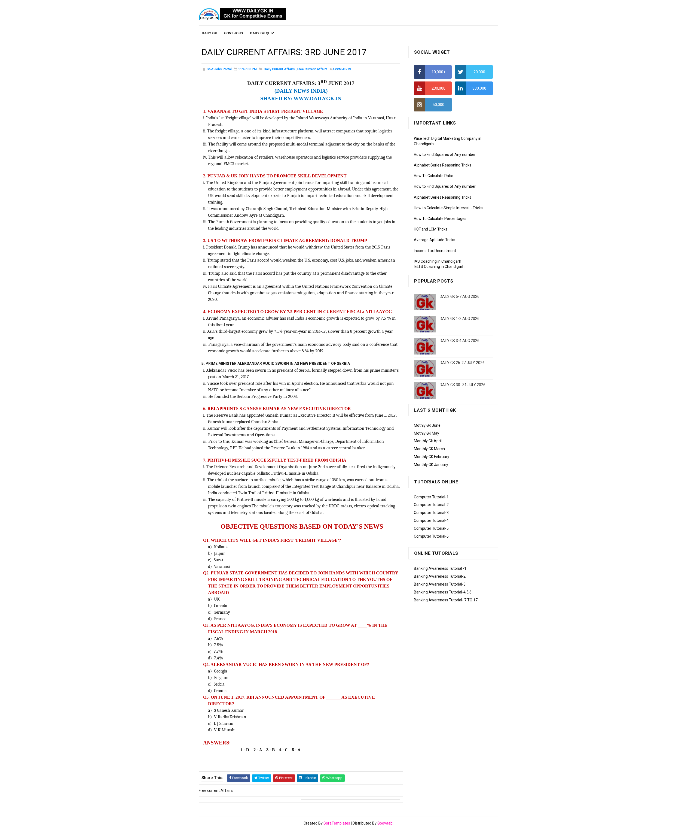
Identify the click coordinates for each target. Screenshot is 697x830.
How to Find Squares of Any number (445, 154)
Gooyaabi (385, 823)
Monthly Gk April (428, 441)
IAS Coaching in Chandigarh (437, 261)
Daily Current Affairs (279, 69)
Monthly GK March (429, 449)
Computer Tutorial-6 (431, 536)
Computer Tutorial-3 (431, 512)
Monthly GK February (431, 457)
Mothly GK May (426, 433)
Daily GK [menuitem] (209, 33)
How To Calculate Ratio (433, 176)
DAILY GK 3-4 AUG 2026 (459, 340)
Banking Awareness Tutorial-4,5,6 (443, 592)
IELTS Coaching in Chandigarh (439, 266)
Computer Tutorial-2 (431, 504)
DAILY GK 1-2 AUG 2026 (459, 318)
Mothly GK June (427, 425)
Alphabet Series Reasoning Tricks (442, 165)
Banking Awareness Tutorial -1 (440, 568)
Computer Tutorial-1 (431, 497)
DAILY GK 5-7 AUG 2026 (459, 296)
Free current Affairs (312, 69)
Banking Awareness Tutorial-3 (440, 584)
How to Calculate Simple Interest (442, 208)
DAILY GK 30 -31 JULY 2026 (462, 385)
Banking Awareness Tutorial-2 (440, 576)
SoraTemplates (336, 823)
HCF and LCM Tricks (430, 229)
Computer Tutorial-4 (431, 520)
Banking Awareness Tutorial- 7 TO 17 (446, 600)
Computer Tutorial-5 (431, 528)
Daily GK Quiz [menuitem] (262, 33)
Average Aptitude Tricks (434, 240)
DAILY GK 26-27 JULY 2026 (462, 363)
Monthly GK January (431, 464)
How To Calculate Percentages (440, 218)
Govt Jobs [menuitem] (233, 33)
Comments (342, 69)
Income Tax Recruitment (435, 251)
